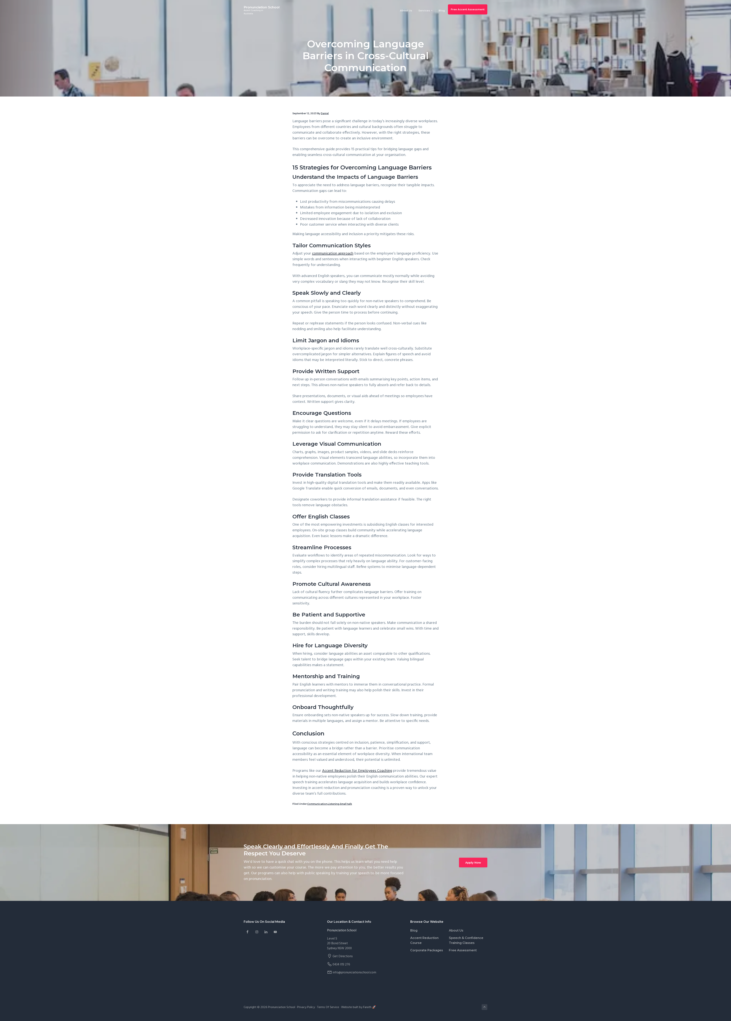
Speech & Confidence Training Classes (466, 940)
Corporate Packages (426, 950)
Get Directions (343, 956)
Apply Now (473, 862)
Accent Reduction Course (424, 940)
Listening (333, 803)
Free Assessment (463, 950)
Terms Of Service (328, 1007)
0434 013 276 (341, 964)
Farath (367, 1007)
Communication (317, 803)
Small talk (346, 803)
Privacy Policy (306, 1007)
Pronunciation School (262, 7)
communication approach (332, 254)
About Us (456, 930)
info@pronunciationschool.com (354, 972)
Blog (413, 930)
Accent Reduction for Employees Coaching (357, 771)
